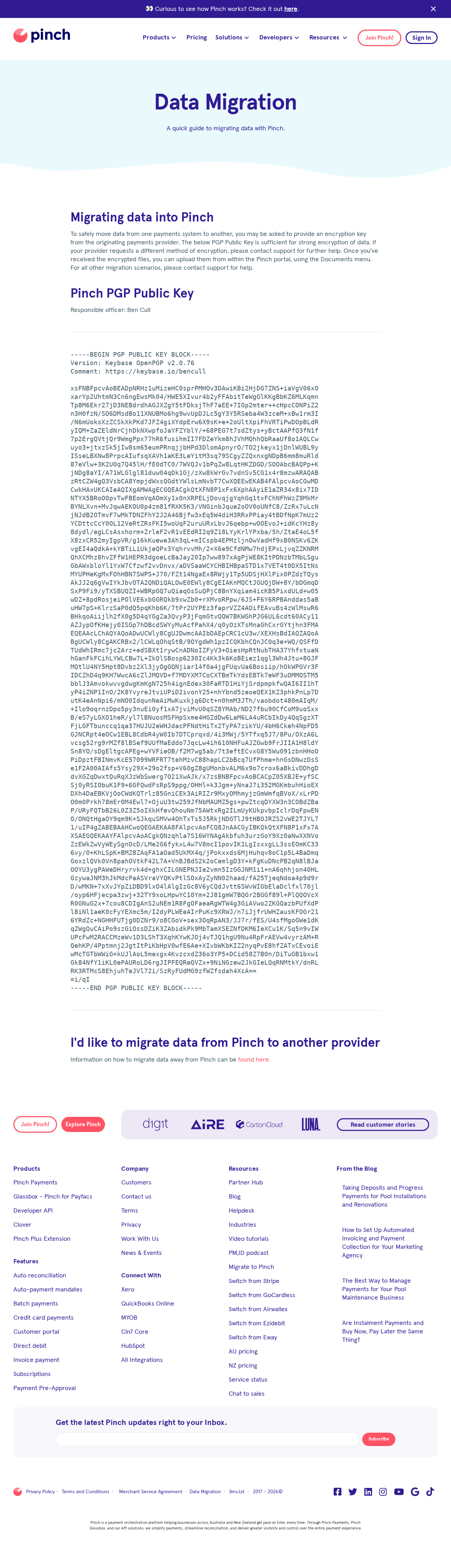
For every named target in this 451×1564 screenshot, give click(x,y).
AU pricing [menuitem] (243, 1352)
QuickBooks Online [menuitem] (147, 1304)
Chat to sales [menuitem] (247, 1394)
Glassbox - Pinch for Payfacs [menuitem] (52, 1197)
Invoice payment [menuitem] (36, 1360)
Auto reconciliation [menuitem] (39, 1275)
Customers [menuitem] (136, 1183)
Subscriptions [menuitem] (32, 1374)
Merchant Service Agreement (151, 1491)
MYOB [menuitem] (129, 1318)
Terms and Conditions (85, 1491)
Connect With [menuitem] (141, 1275)
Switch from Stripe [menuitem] (254, 1281)
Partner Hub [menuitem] (246, 1183)
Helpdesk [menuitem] (241, 1211)
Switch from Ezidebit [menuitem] (257, 1323)
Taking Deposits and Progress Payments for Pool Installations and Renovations (384, 1196)
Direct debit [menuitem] (30, 1346)
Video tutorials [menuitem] (249, 1239)
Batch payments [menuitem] (35, 1304)
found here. (254, 1060)
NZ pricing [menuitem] (243, 1366)
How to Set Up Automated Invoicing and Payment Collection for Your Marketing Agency (382, 1243)
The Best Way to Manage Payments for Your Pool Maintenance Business (376, 1289)
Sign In (421, 38)
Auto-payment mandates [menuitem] (47, 1290)
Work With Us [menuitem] (140, 1239)
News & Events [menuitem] (141, 1253)
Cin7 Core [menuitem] (134, 1332)
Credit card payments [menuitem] (43, 1318)
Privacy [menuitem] (131, 1225)
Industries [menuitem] (242, 1225)
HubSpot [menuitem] (133, 1346)
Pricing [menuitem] (196, 38)
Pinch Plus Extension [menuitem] (41, 1239)
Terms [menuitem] (129, 1211)
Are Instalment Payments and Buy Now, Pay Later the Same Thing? (383, 1331)
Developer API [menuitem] (33, 1211)
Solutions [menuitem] (228, 38)
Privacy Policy (40, 1491)
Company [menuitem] (135, 1169)
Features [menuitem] (25, 1261)
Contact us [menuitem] (136, 1197)
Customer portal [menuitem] (36, 1332)
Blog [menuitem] (235, 1197)
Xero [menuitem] (127, 1290)
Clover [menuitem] (22, 1225)
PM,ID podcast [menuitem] (248, 1253)
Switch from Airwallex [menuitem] (258, 1309)
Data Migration (205, 1491)
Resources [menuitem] (325, 38)
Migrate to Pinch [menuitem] (251, 1267)
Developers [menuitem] (275, 38)
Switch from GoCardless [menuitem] (262, 1295)
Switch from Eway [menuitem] (253, 1337)
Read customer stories (383, 1125)
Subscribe (379, 1439)
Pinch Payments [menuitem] (35, 1183)
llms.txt (237, 1491)
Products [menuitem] (156, 38)
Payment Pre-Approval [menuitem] (44, 1388)
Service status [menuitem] (248, 1380)
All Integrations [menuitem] (142, 1360)
